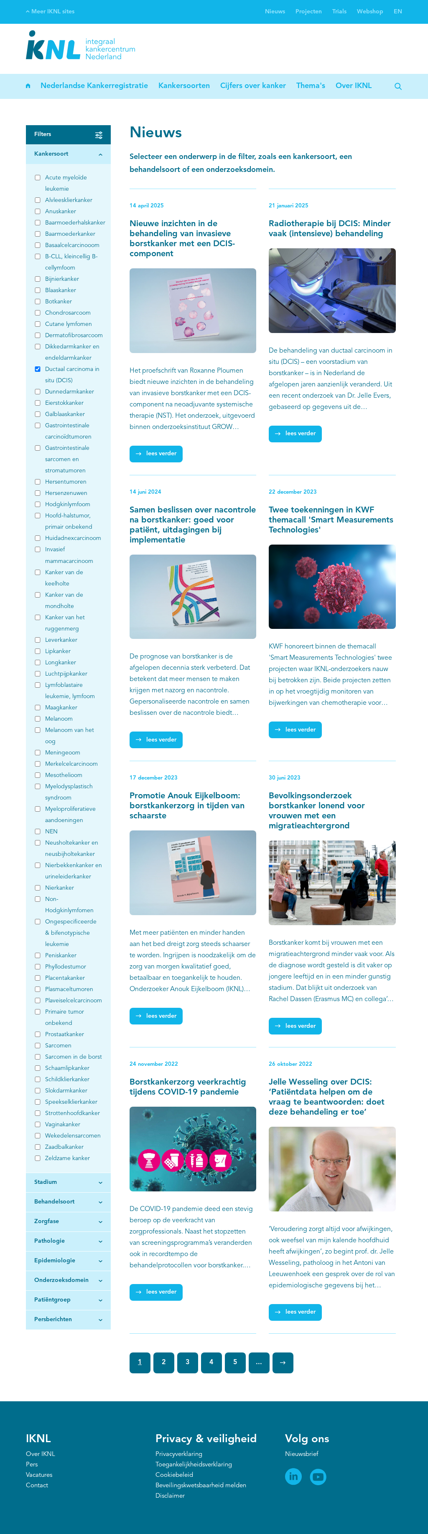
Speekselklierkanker (71, 1102)
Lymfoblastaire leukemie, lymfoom (70, 690)
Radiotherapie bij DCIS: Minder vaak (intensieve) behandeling (330, 229)
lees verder (161, 454)
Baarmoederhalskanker (73, 223)
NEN (51, 832)
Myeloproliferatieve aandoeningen (70, 814)
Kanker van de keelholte (64, 578)
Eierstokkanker (64, 403)
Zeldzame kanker (67, 1158)
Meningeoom (62, 753)
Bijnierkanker (62, 279)
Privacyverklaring (178, 1454)
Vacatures (39, 1475)
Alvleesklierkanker (68, 200)
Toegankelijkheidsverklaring (193, 1465)
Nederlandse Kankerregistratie (94, 86)
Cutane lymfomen (68, 324)
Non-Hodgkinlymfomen (69, 904)
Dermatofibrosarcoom (73, 335)
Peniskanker (60, 956)
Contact (37, 1486)
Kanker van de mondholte (64, 600)
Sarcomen (58, 1046)
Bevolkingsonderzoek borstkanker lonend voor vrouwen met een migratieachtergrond (317, 811)
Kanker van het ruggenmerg (65, 623)
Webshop (370, 12)
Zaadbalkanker (64, 1147)
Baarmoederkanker (70, 234)
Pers (32, 1465)
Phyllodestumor (65, 967)
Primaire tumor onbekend (64, 1017)
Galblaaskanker (65, 414)
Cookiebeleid (174, 1475)
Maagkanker (61, 708)
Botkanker (58, 302)
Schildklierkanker (67, 1079)
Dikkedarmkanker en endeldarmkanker (72, 352)
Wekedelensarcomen (73, 1136)
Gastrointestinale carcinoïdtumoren (68, 431)
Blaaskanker (60, 290)
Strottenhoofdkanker (72, 1113)
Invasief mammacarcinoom (69, 555)
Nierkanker (59, 888)
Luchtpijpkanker (66, 674)
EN (398, 12)
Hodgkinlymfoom (67, 504)
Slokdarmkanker (66, 1091)
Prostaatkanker (64, 1034)
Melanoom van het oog (69, 735)
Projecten (309, 12)
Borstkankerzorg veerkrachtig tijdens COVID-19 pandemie (188, 1087)
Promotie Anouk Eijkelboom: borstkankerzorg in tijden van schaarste (187, 806)
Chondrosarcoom (68, 313)
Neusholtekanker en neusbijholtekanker (71, 848)
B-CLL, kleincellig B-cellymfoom (71, 262)
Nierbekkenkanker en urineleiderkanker (73, 871)
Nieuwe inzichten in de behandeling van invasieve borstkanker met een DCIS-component (182, 239)
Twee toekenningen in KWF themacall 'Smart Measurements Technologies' (331, 520)
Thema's (310, 86)
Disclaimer (170, 1496)
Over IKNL (354, 86)
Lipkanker (58, 651)
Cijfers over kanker (253, 86)
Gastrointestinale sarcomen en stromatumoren (67, 459)
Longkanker (60, 663)
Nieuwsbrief (301, 1454)
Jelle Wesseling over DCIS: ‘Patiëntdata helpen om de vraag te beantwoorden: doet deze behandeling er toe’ (327, 1097)
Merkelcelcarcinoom (71, 764)
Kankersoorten (184, 86)
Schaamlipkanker (67, 1068)
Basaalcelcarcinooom (72, 245)
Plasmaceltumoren (69, 989)
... (259, 1362)
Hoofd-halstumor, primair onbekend (68, 521)
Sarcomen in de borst (73, 1057)
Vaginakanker (62, 1125)
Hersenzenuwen (66, 493)
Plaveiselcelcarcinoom (73, 1001)
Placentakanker (65, 978)
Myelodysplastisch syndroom (69, 792)
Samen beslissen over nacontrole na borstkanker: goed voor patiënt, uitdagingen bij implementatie (193, 525)
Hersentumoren (66, 482)
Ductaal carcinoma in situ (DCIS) (72, 375)
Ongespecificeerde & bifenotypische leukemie (71, 933)
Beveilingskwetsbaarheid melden (200, 1486)
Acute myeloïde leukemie (66, 183)
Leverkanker (61, 640)
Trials (339, 12)
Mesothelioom (63, 775)
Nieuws (275, 12)
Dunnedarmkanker (69, 392)
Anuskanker (60, 211)
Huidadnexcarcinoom (73, 538)
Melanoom (59, 719)
